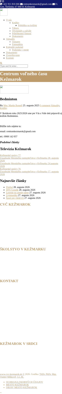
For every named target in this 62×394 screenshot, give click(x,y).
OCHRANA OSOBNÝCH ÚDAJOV (24, 382)
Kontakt (10, 58)
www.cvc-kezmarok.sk (11, 374)
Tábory (15, 28)
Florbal (9, 187)
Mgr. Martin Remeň (12, 105)
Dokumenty (17, 36)
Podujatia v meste (20, 50)
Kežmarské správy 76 (10, 169)
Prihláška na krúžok (27, 25)
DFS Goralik (12, 190)
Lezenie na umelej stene (17, 192)
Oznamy (16, 41)
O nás (9, 20)
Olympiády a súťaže (21, 31)
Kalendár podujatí (14, 47)
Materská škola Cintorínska (19, 272)
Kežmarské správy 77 (10, 155)
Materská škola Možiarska (18, 274)
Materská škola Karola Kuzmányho (23, 269)
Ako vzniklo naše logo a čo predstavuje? (19, 355)
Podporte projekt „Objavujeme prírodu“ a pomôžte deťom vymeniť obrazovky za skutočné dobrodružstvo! (27, 359)
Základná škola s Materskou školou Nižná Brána (29, 266)
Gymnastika (11, 195)
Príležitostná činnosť (21, 33)
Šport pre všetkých (15, 198)
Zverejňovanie (13, 55)
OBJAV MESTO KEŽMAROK (21, 387)
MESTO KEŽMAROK (17, 384)
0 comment (45, 105)
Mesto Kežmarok (14, 255)
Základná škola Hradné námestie (21, 263)
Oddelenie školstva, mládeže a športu (23, 258)
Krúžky (15, 22)
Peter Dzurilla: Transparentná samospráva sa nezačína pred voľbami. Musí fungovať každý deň (28, 351)
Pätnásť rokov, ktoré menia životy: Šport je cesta (23, 369)
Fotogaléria (17, 44)
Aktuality (10, 39)
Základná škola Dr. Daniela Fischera (23, 261)
